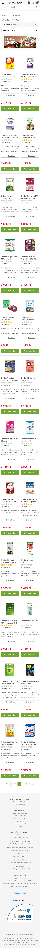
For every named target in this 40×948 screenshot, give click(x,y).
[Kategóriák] (3, 2)
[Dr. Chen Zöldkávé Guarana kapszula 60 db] (10, 548)
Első (7, 784)
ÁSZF (20, 826)
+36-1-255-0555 (22, 878)
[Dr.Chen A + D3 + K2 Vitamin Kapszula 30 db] (10, 63)
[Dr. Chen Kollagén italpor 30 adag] (10, 427)
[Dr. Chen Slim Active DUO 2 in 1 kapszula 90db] (30, 184)
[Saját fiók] (33, 3)
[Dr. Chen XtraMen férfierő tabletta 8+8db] (30, 670)
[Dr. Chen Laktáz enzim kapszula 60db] (30, 427)
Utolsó (31, 784)
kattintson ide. (32, 944)
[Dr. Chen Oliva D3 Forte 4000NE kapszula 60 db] (10, 609)
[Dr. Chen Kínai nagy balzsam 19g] (10, 306)
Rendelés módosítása (20, 813)
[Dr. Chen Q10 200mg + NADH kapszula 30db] (30, 730)
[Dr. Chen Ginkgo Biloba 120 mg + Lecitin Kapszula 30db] (10, 245)
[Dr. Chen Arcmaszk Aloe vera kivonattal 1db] (10, 670)
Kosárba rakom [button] (10, 108)
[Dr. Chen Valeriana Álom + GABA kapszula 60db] (30, 63)
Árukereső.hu (20, 897)
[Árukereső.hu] (20, 894)
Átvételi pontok (20, 804)
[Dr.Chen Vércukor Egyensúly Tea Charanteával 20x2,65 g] (10, 184)
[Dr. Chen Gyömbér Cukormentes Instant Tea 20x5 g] (30, 124)
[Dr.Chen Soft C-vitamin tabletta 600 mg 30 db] (10, 730)
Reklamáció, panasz (20, 818)
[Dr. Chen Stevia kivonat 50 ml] (30, 609)
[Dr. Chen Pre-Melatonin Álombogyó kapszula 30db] (30, 488)
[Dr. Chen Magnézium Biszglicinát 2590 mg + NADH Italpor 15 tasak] (10, 366)
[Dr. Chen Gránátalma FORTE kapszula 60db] (10, 488)
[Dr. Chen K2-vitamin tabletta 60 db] (30, 366)
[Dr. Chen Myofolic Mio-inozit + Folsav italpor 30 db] (10, 124)
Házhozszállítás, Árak (20, 802)
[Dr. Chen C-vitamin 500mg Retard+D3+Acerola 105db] (30, 548)
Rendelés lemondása (20, 816)
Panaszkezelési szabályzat (20, 824)
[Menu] (29, 2)
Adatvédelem (20, 821)
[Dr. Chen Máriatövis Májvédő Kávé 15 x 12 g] (30, 245)
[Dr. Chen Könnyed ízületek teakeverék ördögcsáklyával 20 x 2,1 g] (30, 306)
